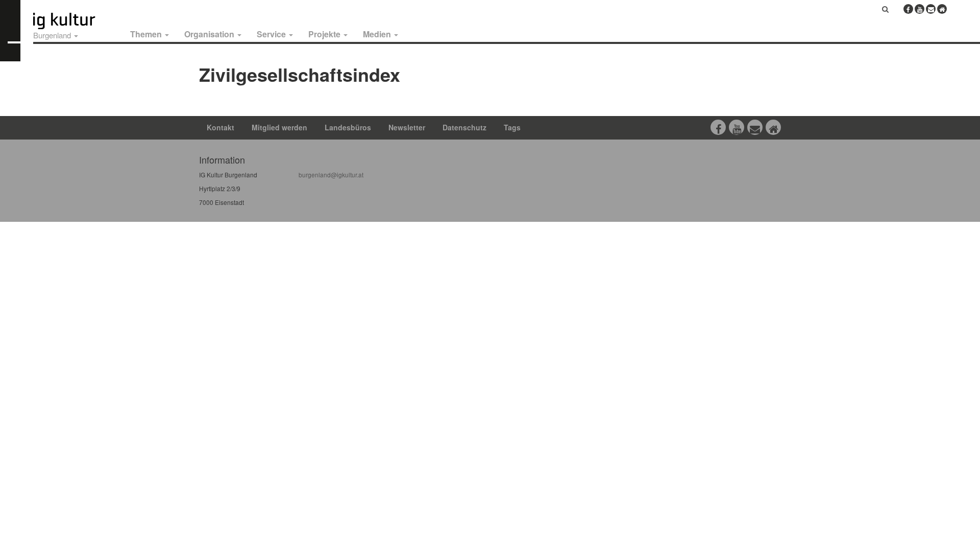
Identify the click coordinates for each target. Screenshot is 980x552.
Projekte (325, 34)
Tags (512, 127)
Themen (147, 34)
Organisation (210, 34)
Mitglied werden (279, 127)
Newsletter (406, 127)
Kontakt (220, 127)
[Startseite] (75, 21)
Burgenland (53, 35)
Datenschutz (464, 127)
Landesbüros (348, 127)
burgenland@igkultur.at (331, 174)
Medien (378, 34)
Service (272, 34)
